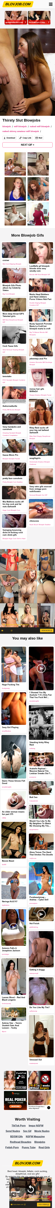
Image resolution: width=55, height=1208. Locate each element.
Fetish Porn (12, 1147)
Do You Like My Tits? (39, 1007)
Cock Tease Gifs (10, 346)
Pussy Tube (29, 1147)
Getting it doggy (37, 970)
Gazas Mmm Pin (10, 455)
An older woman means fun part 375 (13, 813)
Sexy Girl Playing (10, 727)
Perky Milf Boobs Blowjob (11, 409)
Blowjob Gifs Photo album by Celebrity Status (12, 287)
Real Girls (44, 1147)
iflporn (4, 1031)
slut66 (4, 864)
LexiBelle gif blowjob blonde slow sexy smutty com (39, 268)
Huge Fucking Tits (10, 684)
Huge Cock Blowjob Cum (11, 510)
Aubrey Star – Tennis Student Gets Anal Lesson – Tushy (12, 1025)
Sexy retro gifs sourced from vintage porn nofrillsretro (40, 489)
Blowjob (6, 126)
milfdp (4, 818)
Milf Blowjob (20, 126)
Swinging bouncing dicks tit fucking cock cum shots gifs (13, 532)
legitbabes (5, 905)
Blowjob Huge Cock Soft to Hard (14, 538)
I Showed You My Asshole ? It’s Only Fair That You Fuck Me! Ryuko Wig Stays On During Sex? (40, 695)
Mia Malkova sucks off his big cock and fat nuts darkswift (13, 504)
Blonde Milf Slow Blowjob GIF (39, 274)
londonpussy (6, 1003)
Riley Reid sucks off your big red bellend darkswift (39, 430)
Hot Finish (34, 923)
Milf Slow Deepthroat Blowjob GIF (13, 321)
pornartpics (33, 903)
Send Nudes (13, 1131)
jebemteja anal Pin (38, 359)
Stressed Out (35, 1060)
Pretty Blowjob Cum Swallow (12, 482)
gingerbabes (33, 829)
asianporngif (33, 973)
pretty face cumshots (12, 478)
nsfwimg (32, 748)
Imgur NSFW (36, 1125)
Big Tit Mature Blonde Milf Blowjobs (38, 334)
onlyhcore (32, 858)
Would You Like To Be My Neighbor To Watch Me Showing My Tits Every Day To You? (40, 823)
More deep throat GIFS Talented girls (13, 314)
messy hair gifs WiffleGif (36, 390)
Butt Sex (33, 797)
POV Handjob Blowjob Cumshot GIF (14, 381)
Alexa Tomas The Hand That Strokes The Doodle (41, 853)
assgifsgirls (34, 458)
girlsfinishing (33, 927)
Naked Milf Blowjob (40, 126)
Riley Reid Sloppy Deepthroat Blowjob (39, 437)
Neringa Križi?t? (9, 901)
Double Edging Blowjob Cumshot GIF (37, 304)
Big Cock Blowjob (9, 294)
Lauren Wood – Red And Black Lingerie (13, 998)
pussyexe (32, 777)
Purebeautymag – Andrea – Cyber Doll (38, 898)
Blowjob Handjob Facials (11, 458)
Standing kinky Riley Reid (39, 743)
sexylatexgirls (34, 701)
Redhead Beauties (20, 1142)
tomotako (7, 376)
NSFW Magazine (35, 1136)
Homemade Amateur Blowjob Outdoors (39, 463)
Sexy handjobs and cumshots (12, 428)
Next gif (27, 144)
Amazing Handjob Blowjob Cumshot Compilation (12, 434)
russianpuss (33, 1063)
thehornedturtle (10, 406)
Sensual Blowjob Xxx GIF (38, 495)
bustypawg (6, 688)
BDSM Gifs (16, 1136)
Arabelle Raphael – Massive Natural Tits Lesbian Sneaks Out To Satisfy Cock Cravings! (40, 771)
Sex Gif (27, 1131)
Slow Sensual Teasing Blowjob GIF (13, 351)
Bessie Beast (8, 861)
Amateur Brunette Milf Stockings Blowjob (40, 363)
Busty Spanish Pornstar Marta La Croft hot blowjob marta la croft (40, 326)
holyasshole (33, 801)
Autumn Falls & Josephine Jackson (11, 949)
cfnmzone (34, 521)
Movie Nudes (42, 1131)
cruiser (6, 260)
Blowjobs (39, 1142)
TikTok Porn (19, 1125)
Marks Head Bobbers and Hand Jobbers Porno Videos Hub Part (40, 296)
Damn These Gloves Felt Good (13, 782)
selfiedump (33, 1011)
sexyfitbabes (6, 731)
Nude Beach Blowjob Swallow (39, 524)
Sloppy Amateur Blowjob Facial (40, 395)
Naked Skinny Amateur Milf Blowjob (20, 131)
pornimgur (5, 954)
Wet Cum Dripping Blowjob (12, 264)
